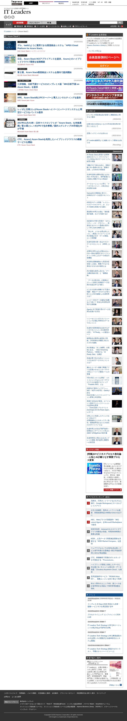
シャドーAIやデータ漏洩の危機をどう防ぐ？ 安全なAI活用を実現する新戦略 (98, 302)
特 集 (49, 23)
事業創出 (30, 26)
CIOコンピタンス (81, 26)
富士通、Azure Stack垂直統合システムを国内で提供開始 (44, 72)
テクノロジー (34, 23)
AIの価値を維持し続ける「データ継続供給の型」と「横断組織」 (98, 273)
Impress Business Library (96, 45)
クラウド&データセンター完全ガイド (32, 704)
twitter (5, 17)
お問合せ (7, 697)
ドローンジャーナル (110, 707)
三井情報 (20, 90)
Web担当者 (75, 2)
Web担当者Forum (59, 704)
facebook (9, 17)
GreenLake (25, 100)
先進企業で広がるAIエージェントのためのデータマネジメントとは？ (98, 360)
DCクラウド (46, 3)
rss (13, 17)
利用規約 (22, 693)
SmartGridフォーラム (103, 704)
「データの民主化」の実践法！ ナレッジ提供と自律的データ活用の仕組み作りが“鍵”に (98, 282)
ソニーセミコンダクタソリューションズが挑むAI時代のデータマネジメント (98, 321)
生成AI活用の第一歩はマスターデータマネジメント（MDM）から (98, 244)
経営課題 (19, 23)
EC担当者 (84, 2)
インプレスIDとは (94, 51)
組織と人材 (67, 26)
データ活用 (41, 26)
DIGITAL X (98, 707)
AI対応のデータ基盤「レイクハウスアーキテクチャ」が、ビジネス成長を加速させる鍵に (98, 204)
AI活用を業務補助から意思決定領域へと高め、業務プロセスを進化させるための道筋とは (98, 264)
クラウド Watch (88, 704)
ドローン (84, 4)
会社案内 (55, 693)
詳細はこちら (114, 685)
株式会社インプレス (26, 701)
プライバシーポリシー (67, 693)
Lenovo (20, 115)
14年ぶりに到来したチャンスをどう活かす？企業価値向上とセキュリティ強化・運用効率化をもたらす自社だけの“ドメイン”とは (98, 420)
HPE (19, 100)
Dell (18, 51)
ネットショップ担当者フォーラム (31, 707)
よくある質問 (16, 697)
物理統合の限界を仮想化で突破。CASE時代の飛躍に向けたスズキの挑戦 (98, 340)
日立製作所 (21, 64)
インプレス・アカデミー (28, 709)
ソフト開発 (92, 2)
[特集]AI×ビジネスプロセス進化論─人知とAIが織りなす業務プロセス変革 (104, 457)
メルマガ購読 (31, 693)
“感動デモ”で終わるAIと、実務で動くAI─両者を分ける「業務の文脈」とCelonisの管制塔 (98, 167)
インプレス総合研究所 (74, 704)
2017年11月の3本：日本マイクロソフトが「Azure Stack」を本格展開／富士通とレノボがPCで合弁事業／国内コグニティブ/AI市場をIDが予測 (49, 126)
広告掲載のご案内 (44, 693)
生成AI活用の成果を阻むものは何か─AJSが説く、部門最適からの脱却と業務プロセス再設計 (98, 177)
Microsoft (35, 75)
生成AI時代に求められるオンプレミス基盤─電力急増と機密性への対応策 (98, 440)
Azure (28, 64)
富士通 (19, 75)
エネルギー (75, 4)
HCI (32, 64)
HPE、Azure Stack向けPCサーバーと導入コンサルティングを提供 (49, 97)
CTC (19, 145)
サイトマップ (101, 693)
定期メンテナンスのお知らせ (97, 133)
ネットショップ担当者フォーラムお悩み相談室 (59, 707)
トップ (8, 25)
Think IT (49, 704)
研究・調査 (107, 2)
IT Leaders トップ (10, 31)
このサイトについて (10, 693)
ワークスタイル (54, 26)
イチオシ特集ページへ (111, 489)
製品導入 (61, 3)
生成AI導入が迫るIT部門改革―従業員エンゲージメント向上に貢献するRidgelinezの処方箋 (98, 431)
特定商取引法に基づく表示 (86, 693)
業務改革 (19, 26)
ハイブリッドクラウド (38, 51)
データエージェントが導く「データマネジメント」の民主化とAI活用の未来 (98, 186)
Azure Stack (25, 51)
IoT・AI (100, 2)
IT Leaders (17, 12)
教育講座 (91, 4)
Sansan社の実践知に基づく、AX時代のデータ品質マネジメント (98, 195)
